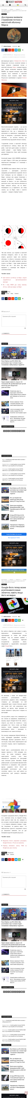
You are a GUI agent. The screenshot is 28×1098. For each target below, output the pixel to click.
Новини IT (18, 9)
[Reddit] (15, 431)
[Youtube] (22, 431)
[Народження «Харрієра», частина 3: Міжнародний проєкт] (5, 527)
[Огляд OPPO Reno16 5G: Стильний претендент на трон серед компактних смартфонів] (5, 517)
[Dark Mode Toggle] (26, 1093)
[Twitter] (6, 431)
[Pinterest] (9, 50)
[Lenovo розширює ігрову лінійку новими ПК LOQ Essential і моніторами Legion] (5, 411)
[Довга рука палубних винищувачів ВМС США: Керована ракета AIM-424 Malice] (5, 507)
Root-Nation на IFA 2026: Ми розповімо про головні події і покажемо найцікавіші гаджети (12, 362)
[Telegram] (16, 50)
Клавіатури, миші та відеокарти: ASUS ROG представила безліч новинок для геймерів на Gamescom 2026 (18, 394)
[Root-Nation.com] (14, 2)
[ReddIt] (12, 50)
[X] (6, 50)
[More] (22, 50)
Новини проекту (6, 358)
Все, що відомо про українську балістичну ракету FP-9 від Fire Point (17, 499)
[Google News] (24, 431)
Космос (7, 293)
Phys (9, 291)
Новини (11, 9)
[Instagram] (17, 431)
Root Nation (4, 9)
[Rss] (4, 431)
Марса (14, 67)
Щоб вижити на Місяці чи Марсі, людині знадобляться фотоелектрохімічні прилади (15, 280)
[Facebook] (2, 50)
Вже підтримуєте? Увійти (14, 537)
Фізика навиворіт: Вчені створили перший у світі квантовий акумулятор (16, 403)
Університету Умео (19, 61)
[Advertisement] (14, 209)
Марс (12, 293)
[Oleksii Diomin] (2, 46)
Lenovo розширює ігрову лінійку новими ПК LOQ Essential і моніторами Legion (18, 411)
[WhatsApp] (19, 50)
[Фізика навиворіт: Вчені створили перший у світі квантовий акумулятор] (5, 403)
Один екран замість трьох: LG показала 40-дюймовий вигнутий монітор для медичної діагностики (13, 384)
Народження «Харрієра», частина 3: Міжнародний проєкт (17, 526)
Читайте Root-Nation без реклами (14, 534)
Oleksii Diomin (7, 46)
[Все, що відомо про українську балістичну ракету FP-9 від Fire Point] (5, 500)
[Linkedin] (13, 431)
